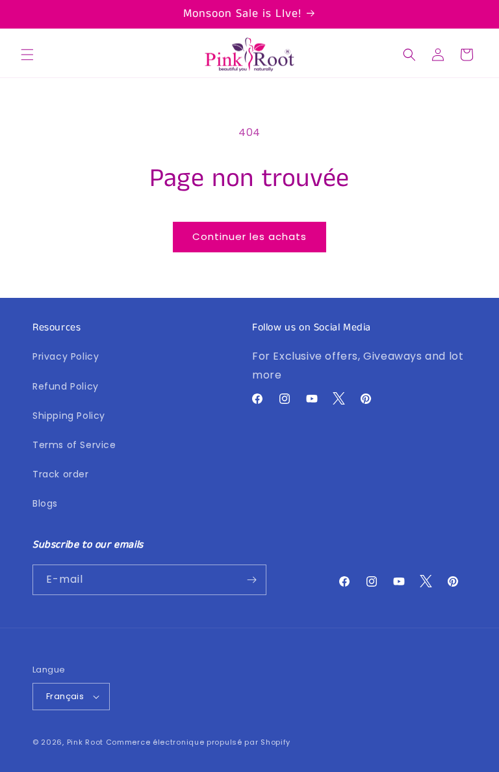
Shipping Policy (68, 415)
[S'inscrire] (251, 580)
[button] (27, 54)
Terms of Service (74, 444)
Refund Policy (65, 386)
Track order (60, 474)
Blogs (45, 503)
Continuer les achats (249, 236)
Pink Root (85, 742)
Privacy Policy (65, 356)
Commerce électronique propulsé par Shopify (198, 742)
